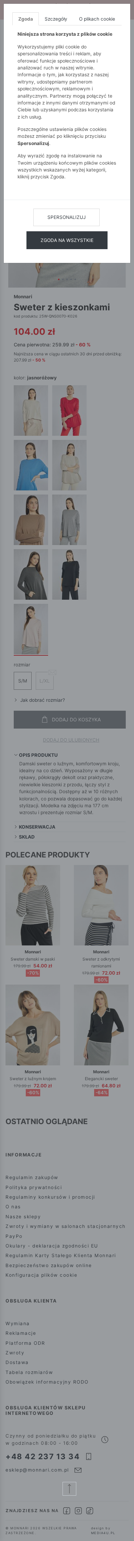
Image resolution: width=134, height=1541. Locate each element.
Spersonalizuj (66, 217)
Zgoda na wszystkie (67, 240)
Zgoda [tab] (25, 19)
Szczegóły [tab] (56, 19)
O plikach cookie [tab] (97, 19)
